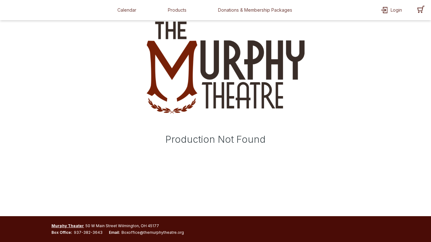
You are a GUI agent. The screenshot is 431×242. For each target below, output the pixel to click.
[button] (128, 10)
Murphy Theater (67, 225)
